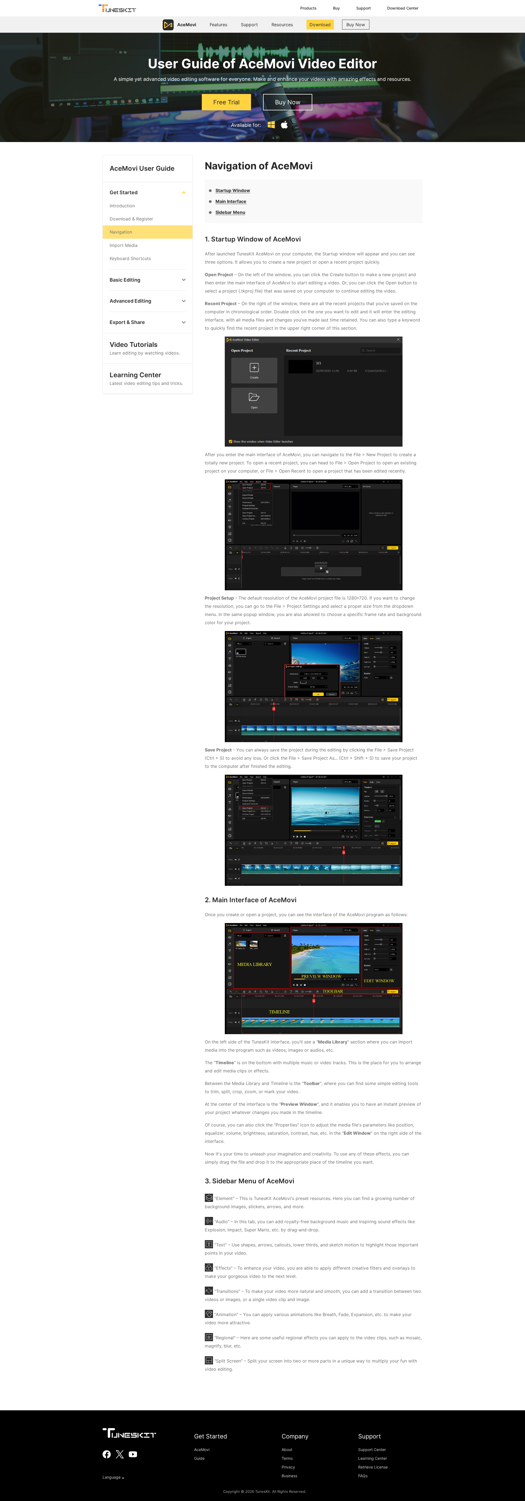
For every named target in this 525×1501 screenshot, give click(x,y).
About (287, 1449)
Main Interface (230, 201)
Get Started (124, 192)
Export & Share (127, 322)
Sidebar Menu (230, 212)
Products (308, 8)
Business (289, 1475)
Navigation (121, 232)
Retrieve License (373, 1467)
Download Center (402, 8)
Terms (287, 1458)
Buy (336, 8)
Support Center (372, 1449)
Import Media (124, 245)
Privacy (288, 1467)
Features (218, 24)
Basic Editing (125, 279)
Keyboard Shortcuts (130, 258)
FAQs (363, 1475)
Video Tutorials (145, 348)
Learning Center (146, 378)
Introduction (122, 205)
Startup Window (232, 190)
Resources (282, 24)
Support (363, 8)
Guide (199, 1458)
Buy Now (355, 24)
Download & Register (131, 219)
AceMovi (201, 1449)
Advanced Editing (130, 301)
